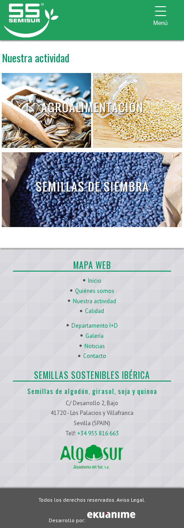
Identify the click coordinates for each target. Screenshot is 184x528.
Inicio (94, 280)
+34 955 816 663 (98, 433)
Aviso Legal (130, 499)
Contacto (94, 356)
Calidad (94, 311)
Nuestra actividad (94, 301)
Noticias (94, 346)
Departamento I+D (94, 325)
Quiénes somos (94, 291)
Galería (94, 336)
